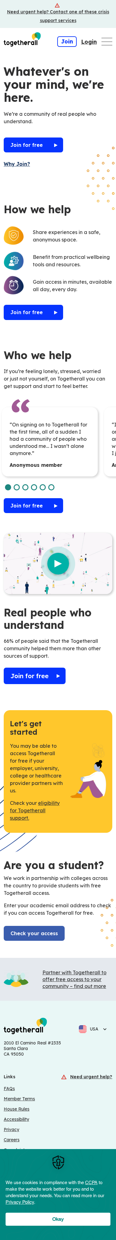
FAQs (9, 1088)
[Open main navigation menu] (106, 41)
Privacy (11, 1129)
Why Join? (17, 164)
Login (89, 41)
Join (67, 41)
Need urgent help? (91, 1077)
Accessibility (16, 1119)
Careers (11, 1140)
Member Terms (19, 1099)
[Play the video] (58, 564)
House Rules (16, 1109)
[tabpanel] (50, 441)
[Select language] (103, 1029)
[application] (58, 1194)
